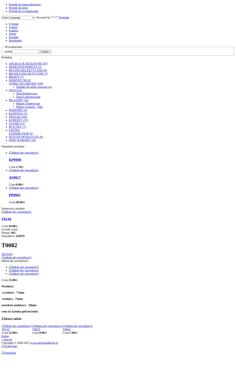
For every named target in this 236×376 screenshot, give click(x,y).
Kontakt (13, 37)
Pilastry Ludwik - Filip (29, 106)
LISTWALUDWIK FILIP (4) (21, 132)
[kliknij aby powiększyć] (16, 257)
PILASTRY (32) (19, 100)
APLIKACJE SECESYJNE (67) (28, 63)
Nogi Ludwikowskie (28, 96)
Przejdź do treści (18, 7)
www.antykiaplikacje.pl (44, 342)
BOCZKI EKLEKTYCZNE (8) (28, 70)
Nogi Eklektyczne (26, 93)
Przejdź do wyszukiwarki (23, 11)
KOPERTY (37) (18, 120)
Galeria (13, 27)
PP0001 (15, 195)
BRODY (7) (16, 77)
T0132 (5, 329)
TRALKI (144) (18, 116)
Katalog (13, 30)
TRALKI (7, 254)
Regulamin (15, 40)
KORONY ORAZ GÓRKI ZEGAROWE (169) (26, 82)
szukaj (8, 51)
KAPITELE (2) (18, 113)
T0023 (36, 329)
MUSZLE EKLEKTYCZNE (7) (28, 73)
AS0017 (15, 177)
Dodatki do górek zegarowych (34, 87)
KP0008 (15, 160)
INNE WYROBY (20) (22, 140)
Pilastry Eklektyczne (28, 103)
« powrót (6, 339)
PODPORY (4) (18, 110)
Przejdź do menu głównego (25, 4)
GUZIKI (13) (17, 123)
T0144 (6, 219)
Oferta (12, 33)
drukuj (5, 336)
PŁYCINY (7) (17, 126)
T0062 (66, 329)
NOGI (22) (15, 90)
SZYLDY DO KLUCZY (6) (26, 136)
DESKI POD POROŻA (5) (25, 67)
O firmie (14, 23)
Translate (64, 17)
